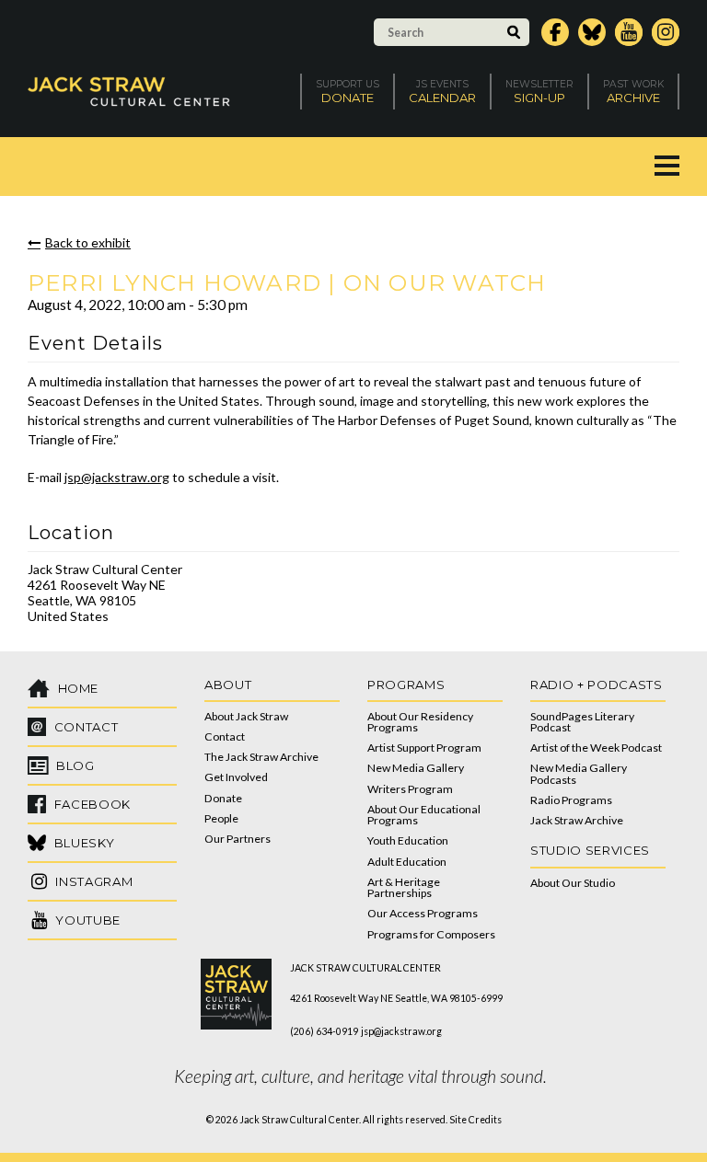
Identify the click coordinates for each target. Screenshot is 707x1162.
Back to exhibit (88, 242)
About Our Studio (572, 883)
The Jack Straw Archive (261, 757)
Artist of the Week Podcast (596, 747)
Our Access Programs (422, 913)
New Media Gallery (415, 768)
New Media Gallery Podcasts (578, 773)
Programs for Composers (431, 934)
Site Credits (475, 1119)
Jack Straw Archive (576, 820)
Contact (224, 736)
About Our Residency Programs (420, 721)
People (221, 818)
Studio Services (590, 850)
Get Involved (236, 777)
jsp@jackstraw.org (116, 477)
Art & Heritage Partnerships (403, 887)
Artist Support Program (424, 747)
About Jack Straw (246, 716)
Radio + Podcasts (596, 684)
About (227, 684)
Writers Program (410, 789)
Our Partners (237, 839)
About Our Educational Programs (424, 814)
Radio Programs (571, 800)
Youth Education (407, 840)
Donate (223, 798)
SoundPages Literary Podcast (582, 721)
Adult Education (406, 862)
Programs (406, 684)
